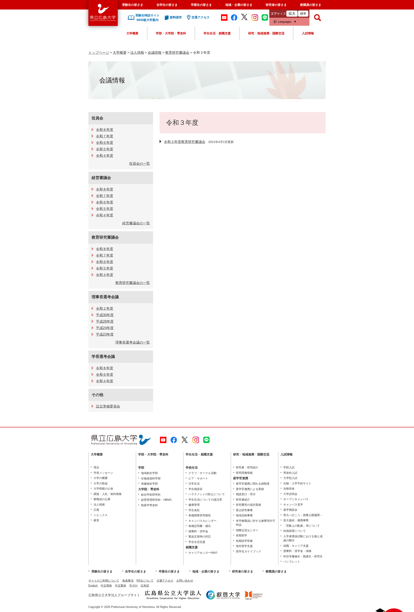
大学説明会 (290, 494)
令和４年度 (104, 155)
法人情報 (137, 52)
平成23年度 (105, 334)
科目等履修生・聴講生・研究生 (303, 556)
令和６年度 (104, 142)
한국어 (133, 585)
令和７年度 (104, 136)
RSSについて (145, 580)
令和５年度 (104, 149)
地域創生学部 (149, 473)
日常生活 (194, 483)
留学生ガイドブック (248, 551)
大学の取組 (101, 483)
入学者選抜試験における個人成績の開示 (303, 538)
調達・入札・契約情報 (108, 494)
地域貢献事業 (244, 515)
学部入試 (289, 467)
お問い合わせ (184, 580)
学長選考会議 (103, 356)
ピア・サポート (198, 478)
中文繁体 (120, 585)
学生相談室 (195, 489)
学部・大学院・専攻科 (171, 33)
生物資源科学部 (151, 478)
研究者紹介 (243, 499)
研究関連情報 (244, 472)
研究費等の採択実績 (248, 504)
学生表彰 (194, 510)
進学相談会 (290, 509)
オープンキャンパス (296, 499)
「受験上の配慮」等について (301, 525)
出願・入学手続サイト (297, 483)
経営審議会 (101, 178)
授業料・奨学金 (198, 531)
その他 (97, 395)
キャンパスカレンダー (202, 520)
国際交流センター (247, 530)
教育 (96, 520)
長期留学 (241, 535)
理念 (96, 467)
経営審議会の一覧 (136, 223)
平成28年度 (105, 321)
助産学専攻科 (149, 505)
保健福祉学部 (149, 483)
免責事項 (127, 580)
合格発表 (289, 488)
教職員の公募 (102, 499)
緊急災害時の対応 (199, 536)
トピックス (101, 515)
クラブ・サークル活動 (202, 473)
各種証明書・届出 (199, 526)
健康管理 (194, 504)
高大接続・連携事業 (296, 520)
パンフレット (291, 561)
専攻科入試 (290, 472)
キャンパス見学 (293, 504)
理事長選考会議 (105, 297)
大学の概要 (101, 478)
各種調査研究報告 (199, 515)
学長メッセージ (103, 472)
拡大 (292, 13)
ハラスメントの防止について (206, 494)
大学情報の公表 (103, 488)
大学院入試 (290, 478)
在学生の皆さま (167, 4)
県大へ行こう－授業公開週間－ (303, 515)
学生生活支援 (196, 542)
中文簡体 (106, 585)
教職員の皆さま (310, 4)
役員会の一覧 (139, 163)
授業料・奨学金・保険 (297, 551)
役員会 (97, 118)
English (93, 585)
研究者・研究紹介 (247, 467)
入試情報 (308, 33)
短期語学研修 (244, 540)
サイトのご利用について (103, 580)
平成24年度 (105, 328)
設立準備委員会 (108, 406)
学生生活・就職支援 (217, 33)
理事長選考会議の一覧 (132, 342)
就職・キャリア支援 (296, 545)
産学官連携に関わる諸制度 (253, 483)
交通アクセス (165, 580)
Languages (285, 21)
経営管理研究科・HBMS (156, 499)
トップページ (98, 52)
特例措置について (294, 531)
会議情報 (155, 52)
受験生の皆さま (132, 4)
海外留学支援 (244, 546)
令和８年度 (104, 130)
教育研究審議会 (177, 52)
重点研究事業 (244, 510)
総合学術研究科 (151, 494)
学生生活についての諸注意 (205, 499)
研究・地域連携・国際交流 (266, 33)
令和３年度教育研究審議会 (184, 142)
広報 (96, 509)
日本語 (145, 585)
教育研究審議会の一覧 (132, 283)
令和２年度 (104, 308)
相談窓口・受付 (246, 494)
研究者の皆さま (276, 4)
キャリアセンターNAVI (202, 552)
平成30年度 (105, 315)
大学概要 (132, 33)
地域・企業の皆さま (238, 4)
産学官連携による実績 (250, 489)
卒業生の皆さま (201, 4)
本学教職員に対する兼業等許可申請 (255, 523)
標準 (303, 13)
